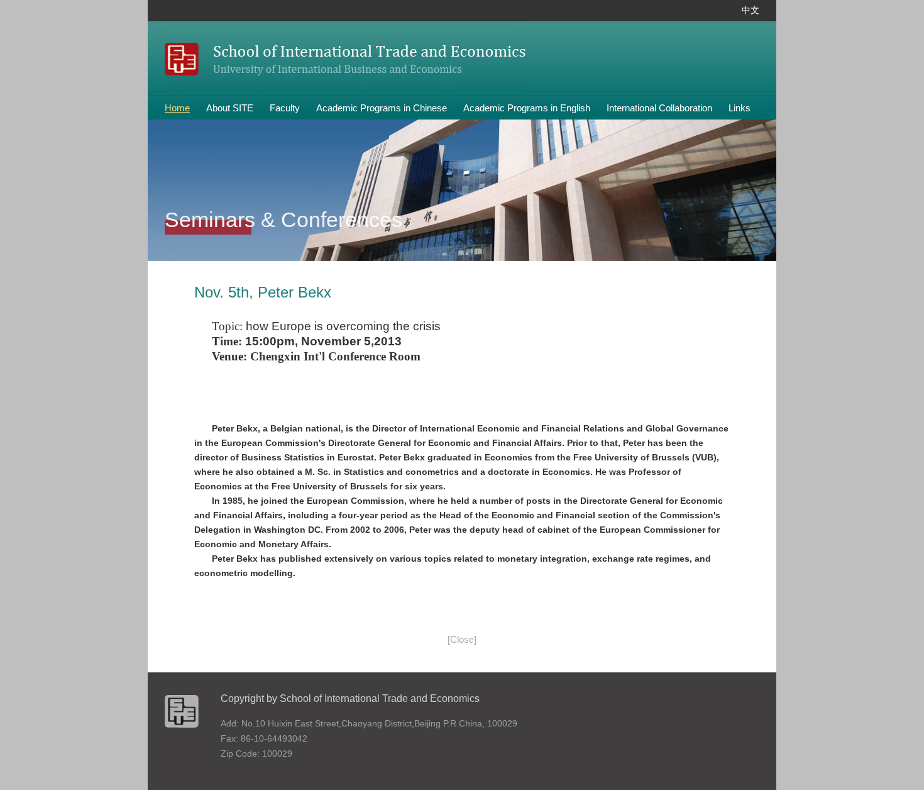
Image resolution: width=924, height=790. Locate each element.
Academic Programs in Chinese (381, 108)
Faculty (285, 108)
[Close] (462, 639)
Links (740, 108)
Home (177, 108)
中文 (750, 10)
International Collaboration (659, 108)
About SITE (229, 108)
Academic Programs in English (526, 108)
